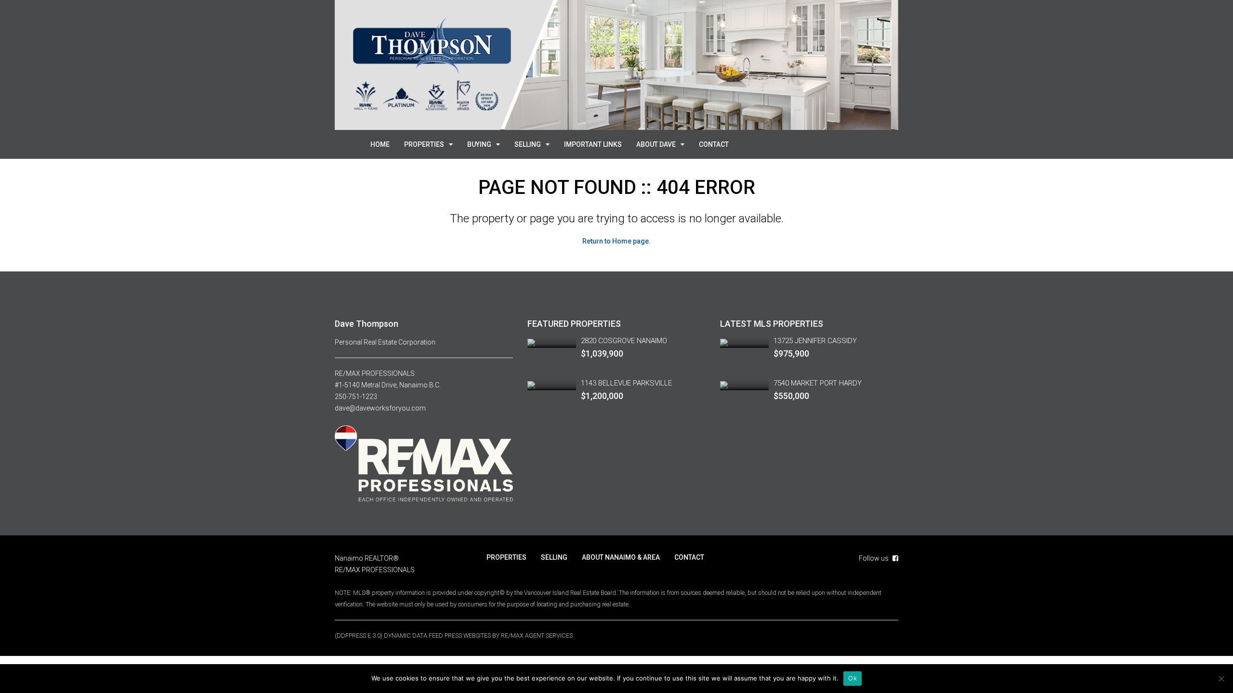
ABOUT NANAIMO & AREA (621, 557)
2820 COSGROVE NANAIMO (624, 340)
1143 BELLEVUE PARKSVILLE (626, 383)
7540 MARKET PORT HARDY (818, 383)
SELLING (527, 144)
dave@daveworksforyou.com (380, 408)
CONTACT (714, 144)
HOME (380, 144)
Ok (852, 678)
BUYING (479, 144)
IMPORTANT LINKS (593, 144)
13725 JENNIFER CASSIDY (815, 340)
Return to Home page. (616, 241)
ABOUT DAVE (656, 144)
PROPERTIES (424, 144)
